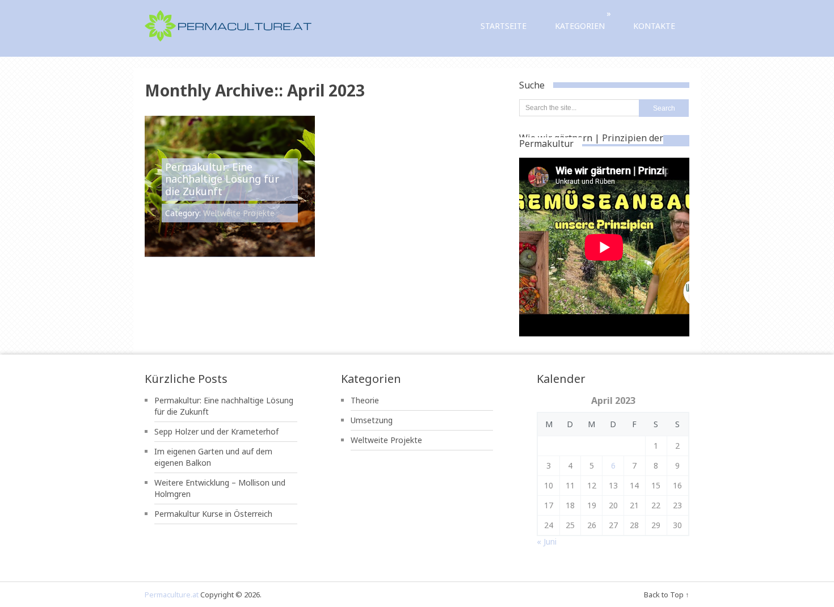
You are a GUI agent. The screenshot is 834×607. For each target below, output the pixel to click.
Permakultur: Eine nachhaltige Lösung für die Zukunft (222, 179)
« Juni (547, 541)
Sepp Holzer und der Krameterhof (216, 431)
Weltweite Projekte (239, 213)
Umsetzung (372, 420)
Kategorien (583, 19)
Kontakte (654, 25)
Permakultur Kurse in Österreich (213, 513)
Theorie (365, 400)
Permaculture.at (172, 594)
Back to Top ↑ (666, 594)
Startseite (503, 25)
